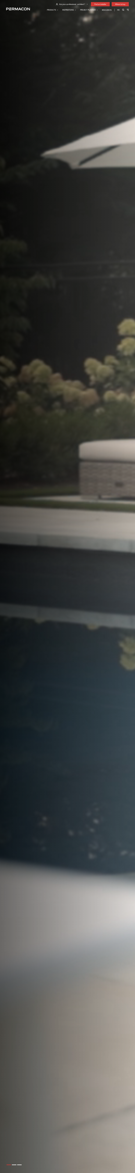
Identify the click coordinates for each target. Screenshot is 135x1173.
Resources (107, 10)
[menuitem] (118, 10)
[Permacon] (18, 9)
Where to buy (120, 4)
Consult (10, 586)
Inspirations (68, 10)
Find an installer (100, 4)
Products (51, 10)
